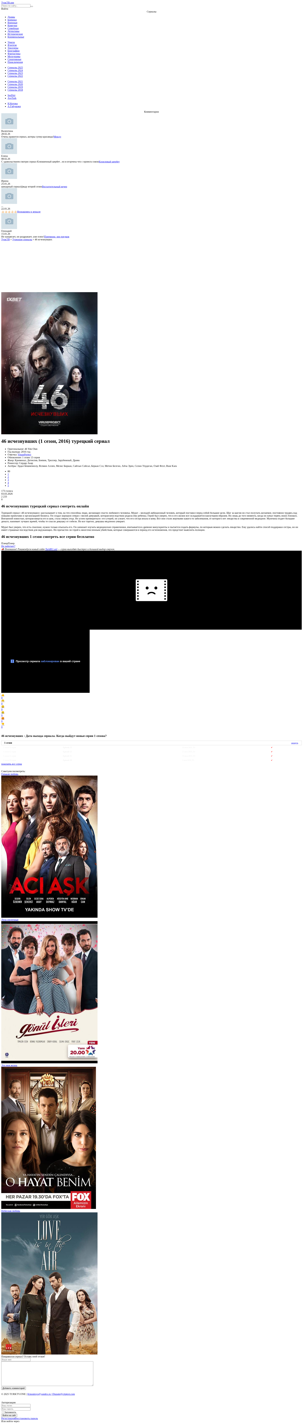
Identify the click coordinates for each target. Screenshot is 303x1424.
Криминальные (16, 37)
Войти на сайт (9, 1415)
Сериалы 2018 (15, 90)
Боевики (12, 19)
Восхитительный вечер (54, 186)
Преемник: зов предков (56, 236)
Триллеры (13, 48)
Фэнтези (12, 45)
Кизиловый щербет (109, 161)
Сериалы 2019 (15, 87)
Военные (12, 22)
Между (57, 136)
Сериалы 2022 (15, 76)
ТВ (7, 2)
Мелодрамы (14, 56)
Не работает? (8, 546)
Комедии (12, 25)
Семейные (13, 28)
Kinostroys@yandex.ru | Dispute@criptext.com (51, 1394)
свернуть (294, 743)
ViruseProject (24, 454)
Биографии (14, 50)
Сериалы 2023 (15, 73)
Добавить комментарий (14, 1388)
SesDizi (11, 95)
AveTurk (12, 98)
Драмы (11, 17)
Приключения (15, 62)
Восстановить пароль (26, 1418)
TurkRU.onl (51, 549)
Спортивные (14, 59)
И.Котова (13, 103)
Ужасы (11, 42)
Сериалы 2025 (15, 67)
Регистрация (8, 1418)
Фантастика (14, 53)
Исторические (15, 34)
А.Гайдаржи (14, 106)
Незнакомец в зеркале (29, 211)
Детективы (13, 31)
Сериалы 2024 (15, 70)
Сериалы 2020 (15, 84)
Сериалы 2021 (15, 81)
